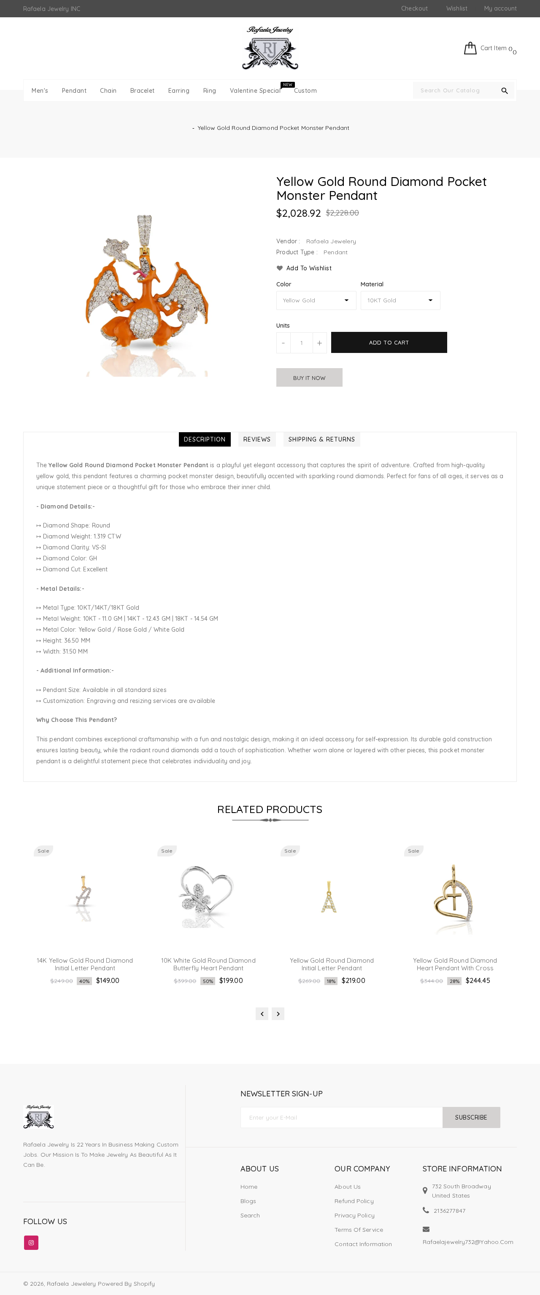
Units (283, 325)
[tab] (205, 439)
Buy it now (309, 377)
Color (284, 284)
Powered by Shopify (126, 1283)
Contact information (363, 1244)
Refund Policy (354, 1201)
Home (248, 1186)
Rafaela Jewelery (71, 1283)
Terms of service (359, 1229)
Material (372, 284)
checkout (414, 8)
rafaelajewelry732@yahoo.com (468, 1242)
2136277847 (449, 1210)
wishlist (456, 8)
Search (250, 1215)
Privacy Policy (354, 1215)
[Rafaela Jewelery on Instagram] (31, 1241)
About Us (348, 1186)
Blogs (248, 1201)
